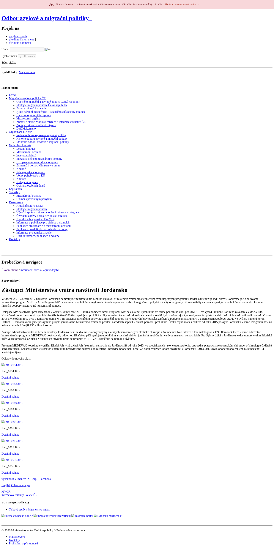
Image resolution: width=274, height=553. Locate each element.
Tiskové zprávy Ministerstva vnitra (29, 509)
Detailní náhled (10, 377)
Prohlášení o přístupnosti (23, 543)
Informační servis (30, 270)
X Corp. (33, 478)
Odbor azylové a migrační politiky (45, 18)
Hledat (5, 49)
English (5, 485)
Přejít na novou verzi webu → (182, 4)
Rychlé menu (9, 56)
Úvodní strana (9, 270)
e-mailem (20, 478)
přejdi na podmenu (20, 42)
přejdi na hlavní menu (21, 39)
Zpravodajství (51, 270)
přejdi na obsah (18, 36)
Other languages (20, 485)
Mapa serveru (27, 72)
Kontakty (14, 540)
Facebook (46, 478)
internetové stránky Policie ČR (19, 495)
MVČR (5, 491)
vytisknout (7, 478)
